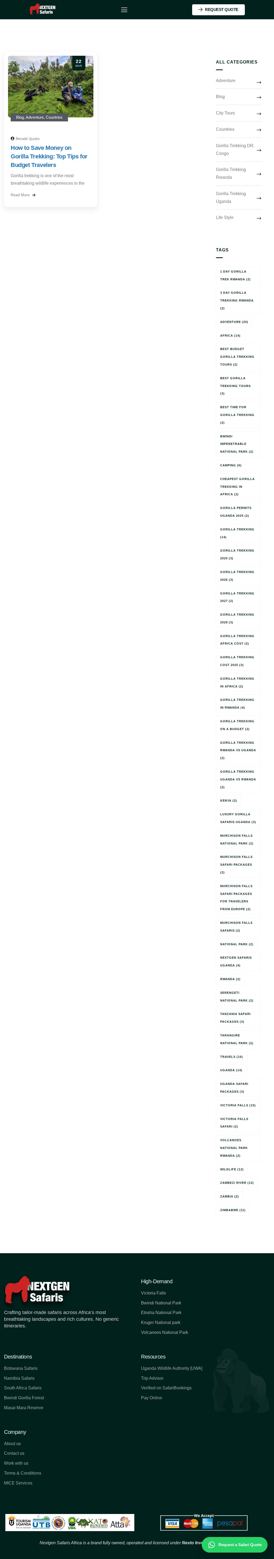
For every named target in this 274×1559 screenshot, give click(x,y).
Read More (21, 195)
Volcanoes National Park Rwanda (234, 1147)
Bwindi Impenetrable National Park (236, 444)
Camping (231, 465)
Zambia (229, 1196)
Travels (231, 1056)
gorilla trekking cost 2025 (237, 661)
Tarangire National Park (236, 1039)
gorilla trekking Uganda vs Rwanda (238, 779)
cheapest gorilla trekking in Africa (237, 486)
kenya (228, 800)
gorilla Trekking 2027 (237, 597)
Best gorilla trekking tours (235, 386)
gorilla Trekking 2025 (237, 554)
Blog (20, 117)
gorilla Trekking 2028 (237, 618)
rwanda (230, 979)
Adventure (35, 117)
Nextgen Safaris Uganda (236, 961)
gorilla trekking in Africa (237, 682)
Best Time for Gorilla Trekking (237, 414)
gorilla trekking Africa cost (237, 639)
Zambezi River (237, 1182)
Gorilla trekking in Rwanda (237, 703)
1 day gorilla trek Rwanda (235, 275)
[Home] (42, 9)
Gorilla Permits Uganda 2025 (236, 511)
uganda (231, 1070)
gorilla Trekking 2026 (237, 575)
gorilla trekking (237, 533)
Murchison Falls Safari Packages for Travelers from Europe (236, 897)
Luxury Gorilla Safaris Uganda (238, 818)
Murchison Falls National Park (236, 839)
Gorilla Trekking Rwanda (231, 173)
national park (236, 944)
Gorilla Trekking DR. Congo (235, 149)
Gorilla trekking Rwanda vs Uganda (238, 750)
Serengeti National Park (236, 996)
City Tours (225, 113)
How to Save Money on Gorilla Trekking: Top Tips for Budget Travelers (49, 156)
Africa (230, 335)
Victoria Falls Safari (234, 1122)
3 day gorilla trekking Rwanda (237, 300)
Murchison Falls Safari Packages (236, 864)
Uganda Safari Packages (234, 1087)
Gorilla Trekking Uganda (231, 197)
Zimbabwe (233, 1210)
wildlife (232, 1169)
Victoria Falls (238, 1105)
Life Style (225, 217)
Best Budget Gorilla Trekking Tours (237, 356)
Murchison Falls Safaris (236, 926)
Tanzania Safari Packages (235, 1017)
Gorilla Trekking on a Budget (237, 725)
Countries (54, 117)
